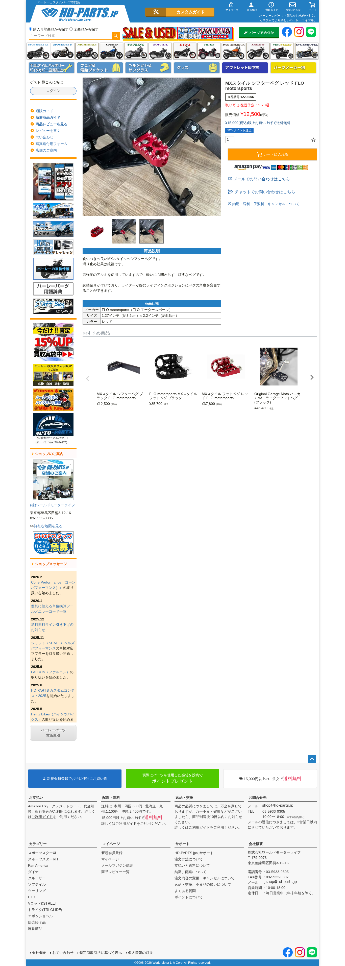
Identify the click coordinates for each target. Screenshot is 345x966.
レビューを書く (48, 131)
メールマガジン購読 (117, 865)
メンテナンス (52, 67)
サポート (183, 844)
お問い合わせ (62, 953)
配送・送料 (111, 797)
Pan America (233, 51)
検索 (115, 35)
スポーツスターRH (43, 859)
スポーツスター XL (38, 51)
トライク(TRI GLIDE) (209, 51)
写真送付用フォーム (51, 144)
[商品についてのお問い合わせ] (259, 179)
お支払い (36, 797)
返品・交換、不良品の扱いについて (203, 884)
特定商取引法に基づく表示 (101, 953)
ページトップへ (312, 759)
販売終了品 (37, 922)
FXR (31, 897)
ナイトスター (87, 51)
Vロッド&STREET (42, 903)
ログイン (53, 91)
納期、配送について (190, 872)
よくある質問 (185, 891)
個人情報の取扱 (140, 953)
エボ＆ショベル (40, 916)
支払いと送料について (192, 865)
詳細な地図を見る (48, 526)
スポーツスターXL (42, 853)
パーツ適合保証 (262, 33)
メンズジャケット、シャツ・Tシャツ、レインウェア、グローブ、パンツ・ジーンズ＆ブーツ (100, 67)
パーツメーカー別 (293, 67)
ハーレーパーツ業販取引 (53, 732)
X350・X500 (258, 51)
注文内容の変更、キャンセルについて (205, 878)
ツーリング (135, 51)
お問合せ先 (257, 797)
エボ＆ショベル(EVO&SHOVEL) (306, 51)
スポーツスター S (62, 51)
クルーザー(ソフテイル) (111, 51)
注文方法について (189, 859)
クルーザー (37, 878)
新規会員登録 (111, 853)
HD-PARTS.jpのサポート (194, 853)
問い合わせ (44, 137)
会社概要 (256, 844)
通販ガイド (44, 111)
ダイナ (184, 51)
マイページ (111, 844)
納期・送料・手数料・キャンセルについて (265, 204)
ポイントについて (189, 897)
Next (312, 377)
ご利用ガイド (42, 817)
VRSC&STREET (282, 51)
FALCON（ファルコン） (50, 672)
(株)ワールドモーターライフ (52, 505)
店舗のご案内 (46, 150)
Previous (88, 379)
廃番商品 (35, 929)
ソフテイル (160, 51)
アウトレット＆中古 (245, 67)
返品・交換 (184, 797)
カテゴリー (38, 844)
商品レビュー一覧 (115, 872)
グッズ (196, 67)
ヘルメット (148, 67)
